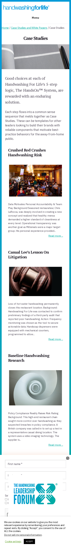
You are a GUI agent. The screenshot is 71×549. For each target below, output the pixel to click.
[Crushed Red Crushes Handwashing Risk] (35, 180)
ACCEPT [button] (29, 541)
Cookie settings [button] (13, 541)
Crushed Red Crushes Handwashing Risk (27, 152)
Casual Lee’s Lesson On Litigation (28, 254)
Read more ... (55, 235)
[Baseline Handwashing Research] (35, 388)
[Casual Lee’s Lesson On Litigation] (35, 281)
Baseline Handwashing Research (28, 358)
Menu (35, 17)
